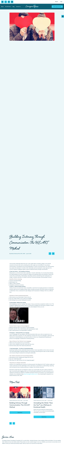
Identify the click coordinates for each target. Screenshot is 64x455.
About (2, 6)
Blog (13, 6)
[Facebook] (2, 2)
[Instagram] (5, 2)
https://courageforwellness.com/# (31, 374)
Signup (56, 1)
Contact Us (18, 6)
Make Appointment (57, 6)
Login (61, 1)
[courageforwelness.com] (32, 6)
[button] (62, 16)
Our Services (7, 6)
